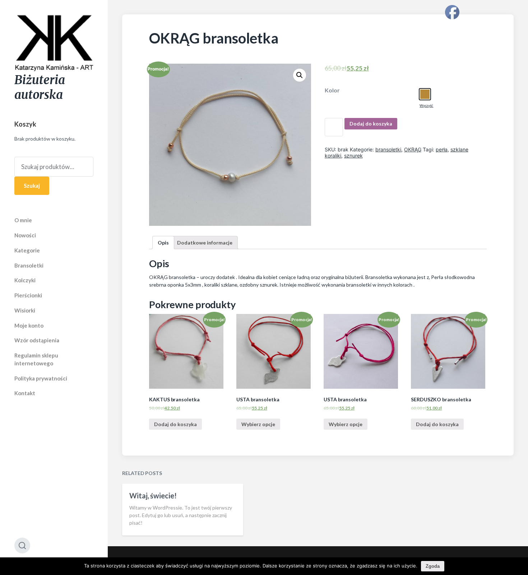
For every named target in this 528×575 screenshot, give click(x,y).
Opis (163, 242)
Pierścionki (28, 295)
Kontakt (24, 393)
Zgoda (433, 566)
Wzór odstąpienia (36, 340)
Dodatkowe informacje (204, 242)
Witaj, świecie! (153, 495)
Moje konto (28, 325)
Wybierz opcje (258, 424)
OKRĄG (412, 149)
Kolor (332, 90)
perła (442, 149)
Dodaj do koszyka (370, 123)
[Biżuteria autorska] (53, 43)
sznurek (353, 155)
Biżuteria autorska (39, 87)
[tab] (163, 242)
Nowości (25, 235)
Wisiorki (24, 310)
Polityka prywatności (40, 378)
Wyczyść (426, 105)
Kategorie (27, 250)
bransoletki (388, 149)
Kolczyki (25, 280)
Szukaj (32, 185)
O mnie (23, 220)
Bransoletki (28, 265)
